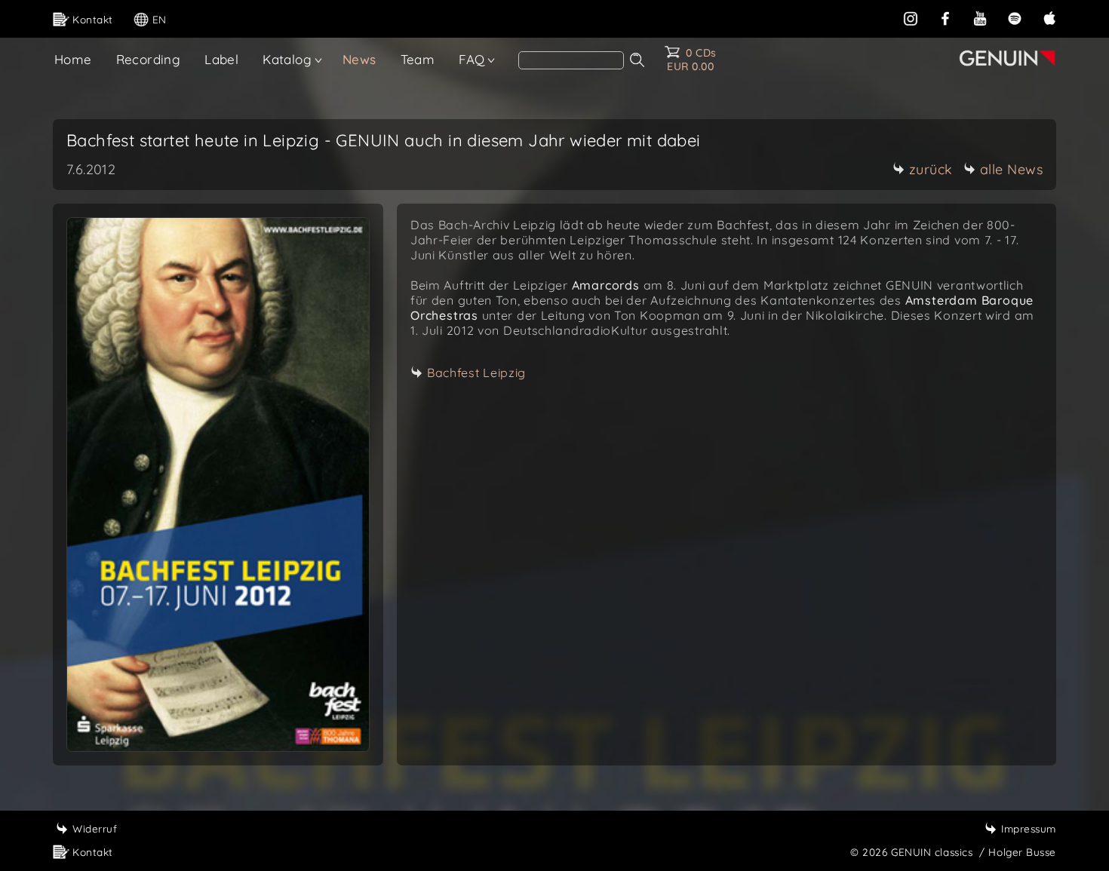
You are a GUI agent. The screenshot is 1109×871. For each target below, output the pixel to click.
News (359, 59)
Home (73, 59)
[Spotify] (1014, 17)
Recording (148, 59)
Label (221, 59)
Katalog (287, 59)
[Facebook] (945, 17)
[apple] (1049, 17)
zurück (931, 169)
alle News (1011, 169)
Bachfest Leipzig (476, 372)
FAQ (471, 59)
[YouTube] (980, 17)
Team (418, 59)
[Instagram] (910, 17)
